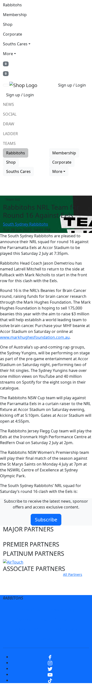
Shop (8, 24)
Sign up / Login (72, 85)
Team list (12, 199)
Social (9, 114)
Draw (8, 124)
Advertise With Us (31, 629)
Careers (23, 619)
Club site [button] (15, 580)
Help (43, 619)
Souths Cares (15, 44)
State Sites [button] (17, 589)
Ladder (10, 133)
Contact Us (65, 619)
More (8, 53)
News (8, 104)
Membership (15, 14)
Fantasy (46, 639)
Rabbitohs (12, 5)
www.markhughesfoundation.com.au (35, 337)
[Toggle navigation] (6, 85)
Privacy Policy (62, 609)
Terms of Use (29, 609)
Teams (9, 143)
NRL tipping (66, 629)
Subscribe (46, 519)
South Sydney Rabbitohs (25, 224)
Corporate (12, 34)
